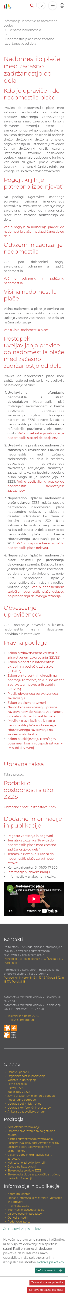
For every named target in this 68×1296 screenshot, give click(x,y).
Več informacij (46, 1270)
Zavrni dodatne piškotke (47, 1282)
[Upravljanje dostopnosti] (62, 5)
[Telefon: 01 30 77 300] (41, 5)
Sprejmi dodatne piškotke (46, 1289)
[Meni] (52, 6)
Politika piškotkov (50, 1262)
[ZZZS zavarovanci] (8, 5)
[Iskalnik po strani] (32, 5)
